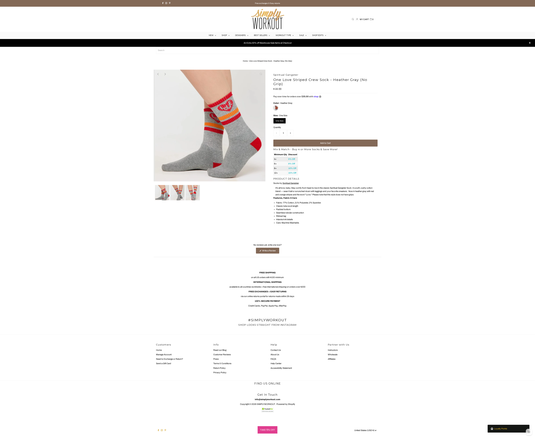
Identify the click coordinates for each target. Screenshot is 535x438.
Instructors (333, 350)
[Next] (165, 74)
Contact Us (276, 350)
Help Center (276, 363)
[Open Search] (353, 19)
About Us (275, 354)
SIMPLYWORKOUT (266, 404)
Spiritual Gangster (291, 183)
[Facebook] (163, 3)
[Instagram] (166, 3)
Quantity (277, 127)
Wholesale (332, 354)
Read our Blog (219, 350)
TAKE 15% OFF (267, 429)
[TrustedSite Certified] (267, 409)
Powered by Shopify (285, 404)
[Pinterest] (169, 3)
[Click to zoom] (261, 74)
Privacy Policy (219, 372)
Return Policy (219, 368)
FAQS (273, 359)
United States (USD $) (364, 430)
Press (216, 359)
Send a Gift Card (163, 363)
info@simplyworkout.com (267, 399)
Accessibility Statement (281, 368)
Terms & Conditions (222, 363)
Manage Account (164, 354)
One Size (280, 121)
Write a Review (270, 251)
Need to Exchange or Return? (169, 359)
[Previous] (158, 74)
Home (245, 61)
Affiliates (331, 359)
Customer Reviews (222, 354)
